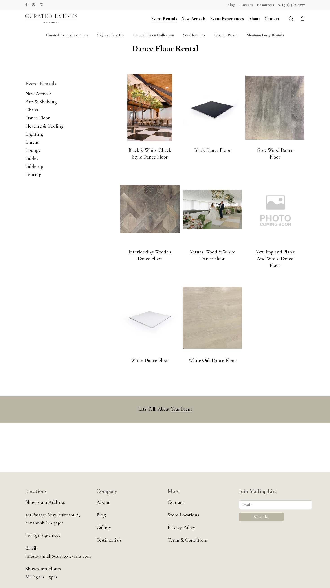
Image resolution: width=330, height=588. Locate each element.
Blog (101, 515)
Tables (31, 158)
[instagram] (41, 4)
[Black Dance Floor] (212, 107)
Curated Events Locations (67, 35)
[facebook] (26, 4)
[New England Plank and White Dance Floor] (274, 209)
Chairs (31, 110)
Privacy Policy (181, 527)
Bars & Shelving (41, 102)
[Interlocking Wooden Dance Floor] (149, 209)
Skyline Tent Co (110, 35)
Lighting (34, 134)
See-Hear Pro (194, 35)
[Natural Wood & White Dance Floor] (212, 209)
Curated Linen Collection (153, 35)
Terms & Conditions (188, 540)
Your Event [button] (181, 409)
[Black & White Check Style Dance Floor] (149, 107)
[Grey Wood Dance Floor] (274, 107)
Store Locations (183, 515)
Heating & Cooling (44, 126)
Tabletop (34, 166)
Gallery (104, 527)
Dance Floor (37, 118)
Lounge (33, 150)
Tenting (33, 174)
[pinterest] (33, 4)
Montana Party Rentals (265, 35)
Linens (32, 142)
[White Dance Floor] (149, 317)
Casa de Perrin (226, 35)
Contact (176, 502)
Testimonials (109, 540)
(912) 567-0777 (46, 535)
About (103, 502)
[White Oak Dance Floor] (212, 317)
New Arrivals (38, 94)
